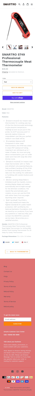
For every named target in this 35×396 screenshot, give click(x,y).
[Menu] (32, 4)
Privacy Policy (9, 281)
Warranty (7, 296)
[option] (9, 47)
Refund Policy (9, 291)
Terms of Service (10, 286)
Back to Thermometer (19, 251)
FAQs (5, 276)
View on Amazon (17, 87)
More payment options (17, 102)
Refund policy (9, 306)
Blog (5, 266)
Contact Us (8, 271)
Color (4, 78)
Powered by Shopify (26, 390)
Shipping (5, 72)
